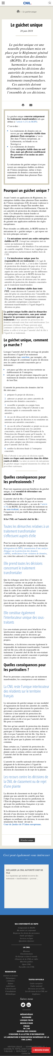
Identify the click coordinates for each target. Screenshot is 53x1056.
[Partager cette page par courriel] (30, 105)
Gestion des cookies (26, 1031)
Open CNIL (26, 964)
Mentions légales (15, 1047)
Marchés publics (26, 961)
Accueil (18, 11)
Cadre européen (36, 983)
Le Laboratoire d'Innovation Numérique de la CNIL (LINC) (26, 1038)
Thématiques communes (10, 979)
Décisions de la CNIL (36, 988)
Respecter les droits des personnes (26, 933)
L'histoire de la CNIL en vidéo (26, 959)
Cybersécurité (10, 988)
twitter (23, 1005)
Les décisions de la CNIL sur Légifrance (36, 992)
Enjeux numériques (10, 984)
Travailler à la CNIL (26, 967)
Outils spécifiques (26, 935)
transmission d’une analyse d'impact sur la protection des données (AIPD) (26, 551)
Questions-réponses (26, 941)
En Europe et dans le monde (26, 956)
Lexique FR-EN (26, 1020)
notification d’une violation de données (29, 553)
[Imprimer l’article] (23, 105)
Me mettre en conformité (26, 930)
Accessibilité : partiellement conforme (20, 1049)
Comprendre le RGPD (26, 927)
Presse (26, 1026)
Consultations (10, 991)
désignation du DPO (13, 548)
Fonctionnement (26, 953)
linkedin (28, 1005)
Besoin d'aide (42, 1050)
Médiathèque (11, 994)
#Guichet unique (26, 840)
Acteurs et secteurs (10, 975)
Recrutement (21, 1051)
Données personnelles (35, 1047)
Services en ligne (26, 938)
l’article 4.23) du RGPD (26, 121)
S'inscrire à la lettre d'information (26, 1034)
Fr (24, 1028)
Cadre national (36, 986)
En (28, 1028)
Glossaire (26, 1017)
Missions (26, 951)
